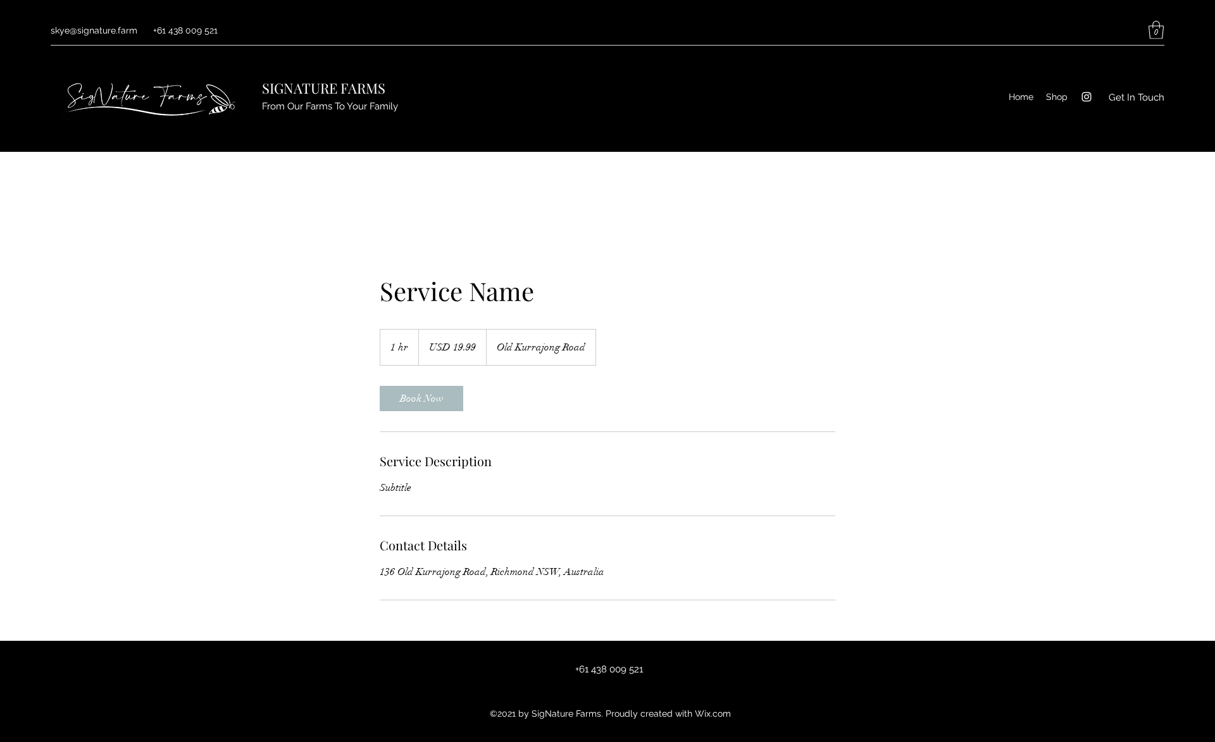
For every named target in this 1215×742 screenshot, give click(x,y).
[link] (421, 398)
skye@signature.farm (94, 30)
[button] (1156, 30)
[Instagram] (1086, 96)
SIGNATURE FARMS (323, 87)
